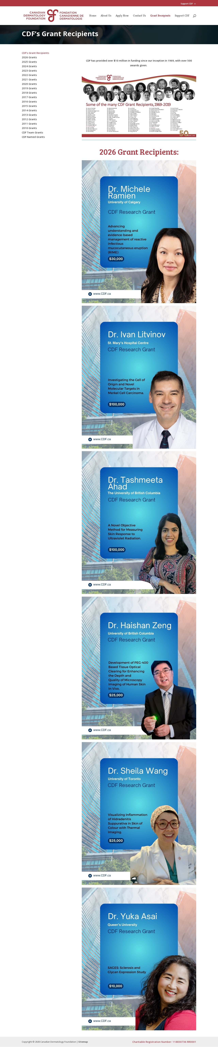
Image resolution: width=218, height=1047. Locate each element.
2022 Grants (29, 75)
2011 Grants (29, 123)
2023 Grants (29, 70)
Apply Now (122, 15)
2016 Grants (29, 101)
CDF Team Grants (32, 132)
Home (92, 15)
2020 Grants (29, 83)
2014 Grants (29, 110)
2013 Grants (29, 114)
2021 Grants (29, 79)
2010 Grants (29, 128)
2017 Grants (29, 97)
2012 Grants (29, 119)
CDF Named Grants (33, 137)
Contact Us (139, 15)
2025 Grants (29, 61)
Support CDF (187, 4)
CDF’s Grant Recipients (35, 53)
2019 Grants (29, 88)
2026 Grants (29, 57)
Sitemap (83, 1041)
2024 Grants (29, 66)
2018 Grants (29, 92)
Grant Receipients (160, 15)
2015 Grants (29, 106)
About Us (106, 15)
